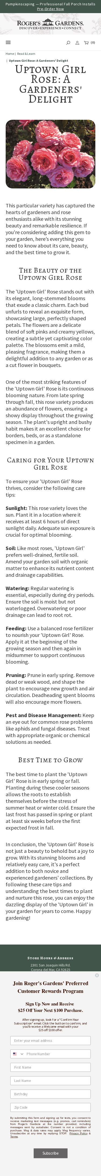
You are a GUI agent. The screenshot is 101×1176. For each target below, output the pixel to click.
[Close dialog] (97, 975)
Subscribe (50, 1153)
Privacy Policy (78, 1133)
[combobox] (18, 1054)
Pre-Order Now (50, 8)
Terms (14, 1136)
